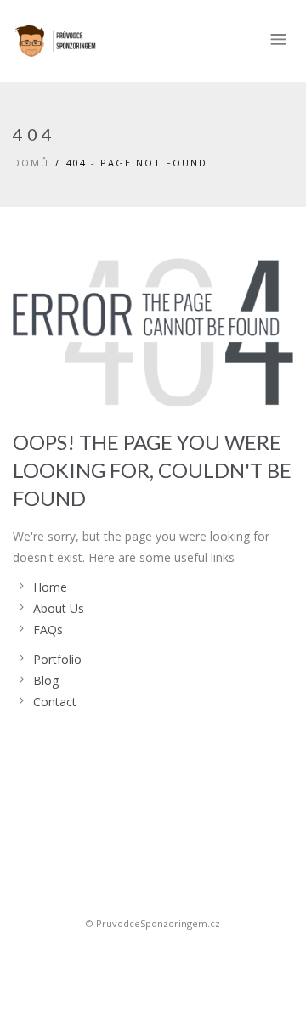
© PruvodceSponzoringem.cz (153, 923)
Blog (46, 680)
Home (50, 587)
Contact (54, 702)
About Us (58, 608)
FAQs (48, 629)
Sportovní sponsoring (153, 953)
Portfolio (57, 659)
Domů (31, 162)
